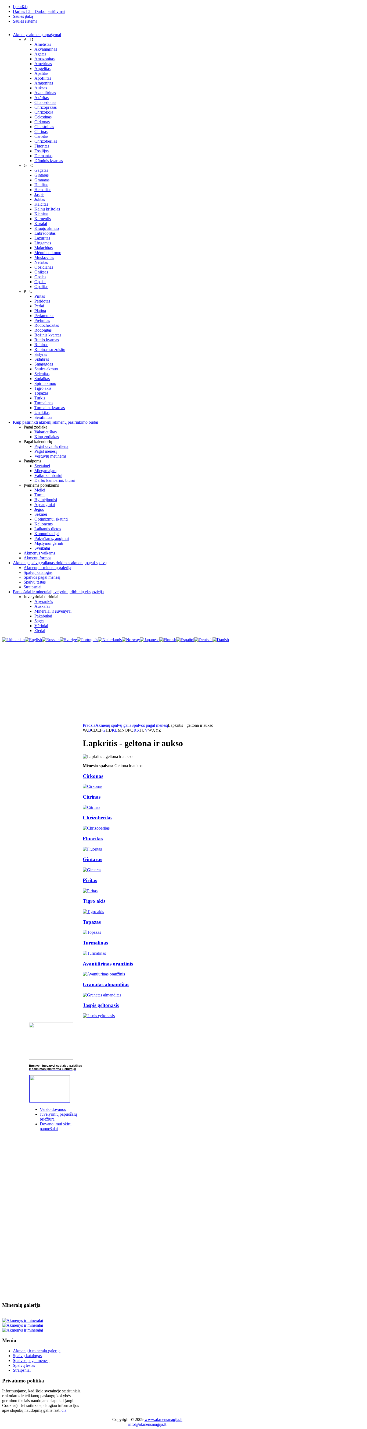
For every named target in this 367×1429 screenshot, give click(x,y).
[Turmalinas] (94, 953)
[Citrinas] (91, 807)
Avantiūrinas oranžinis (108, 964)
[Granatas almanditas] (102, 995)
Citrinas (91, 797)
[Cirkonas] (92, 786)
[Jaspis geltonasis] (99, 1015)
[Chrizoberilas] (96, 828)
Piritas (90, 880)
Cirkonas (93, 776)
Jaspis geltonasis (101, 1005)
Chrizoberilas (97, 817)
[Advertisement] (183, 682)
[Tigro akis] (93, 911)
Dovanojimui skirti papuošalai (55, 1126)
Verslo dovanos (53, 1109)
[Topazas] (92, 932)
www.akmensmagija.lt (163, 1419)
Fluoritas (93, 838)
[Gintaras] (92, 870)
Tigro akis (94, 901)
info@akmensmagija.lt (147, 1424)
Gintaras (92, 859)
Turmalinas (95, 943)
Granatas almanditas (106, 984)
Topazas (92, 922)
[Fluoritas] (92, 849)
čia (64, 1410)
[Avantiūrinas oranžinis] (104, 974)
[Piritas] (90, 891)
